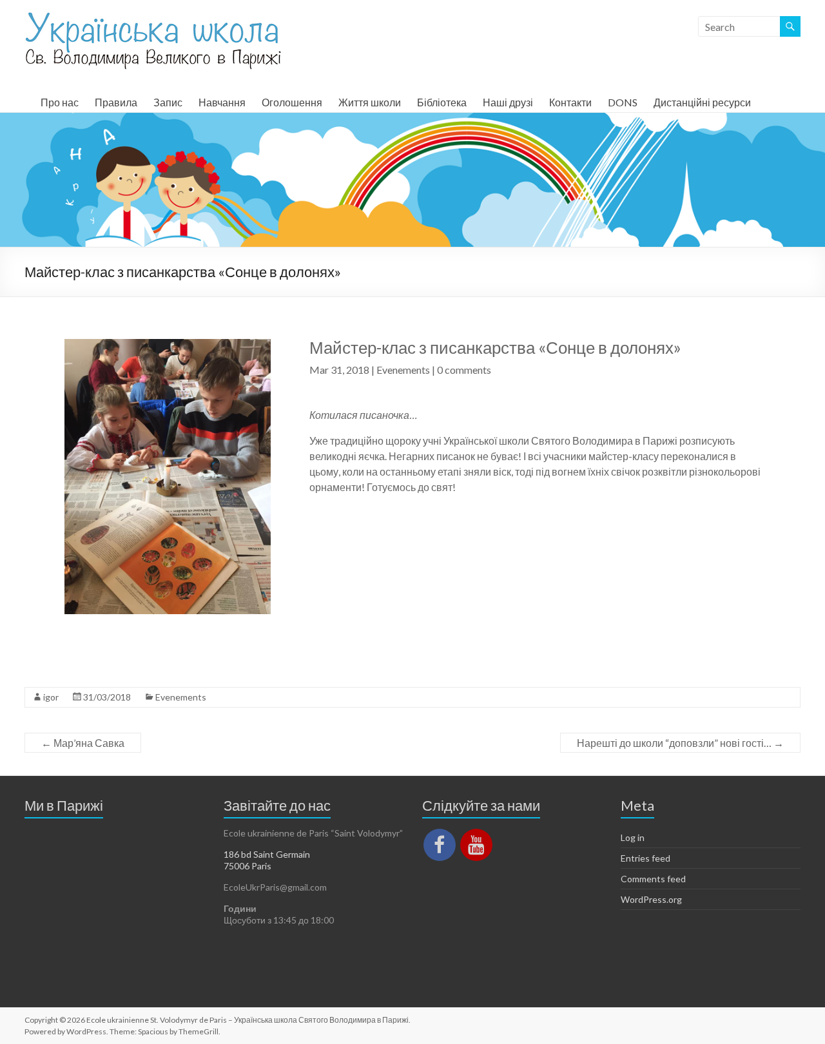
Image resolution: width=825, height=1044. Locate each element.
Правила (116, 102)
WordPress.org (651, 899)
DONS (622, 102)
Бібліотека (442, 102)
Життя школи (369, 102)
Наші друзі (508, 102)
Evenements (403, 369)
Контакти (570, 102)
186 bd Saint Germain (267, 854)
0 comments (464, 369)
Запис (167, 102)
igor (51, 696)
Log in (633, 837)
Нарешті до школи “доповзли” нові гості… (680, 743)
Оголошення (292, 102)
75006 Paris (247, 865)
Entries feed (645, 858)
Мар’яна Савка (82, 743)
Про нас (60, 102)
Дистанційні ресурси (702, 102)
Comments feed (653, 878)
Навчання (222, 102)
